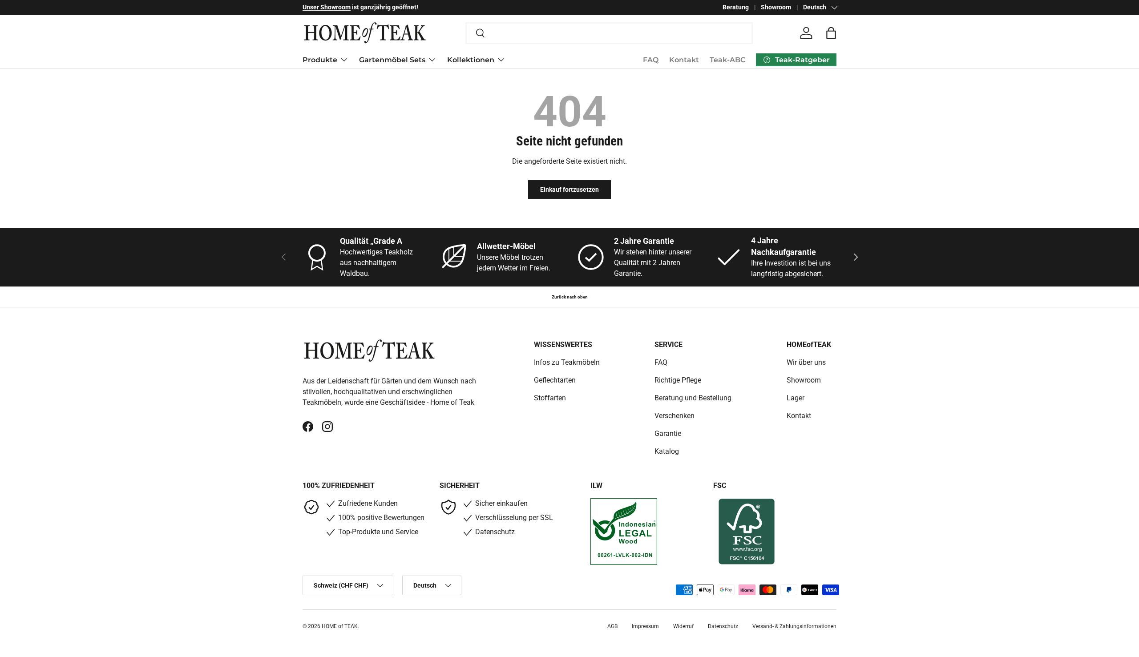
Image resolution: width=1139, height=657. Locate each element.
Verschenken (674, 415)
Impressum (645, 626)
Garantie (667, 433)
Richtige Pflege (677, 380)
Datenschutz (723, 626)
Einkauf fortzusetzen (569, 189)
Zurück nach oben (570, 296)
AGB (612, 626)
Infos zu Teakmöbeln (567, 362)
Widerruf (683, 626)
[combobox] (609, 33)
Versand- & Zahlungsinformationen (794, 626)
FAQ (650, 60)
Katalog (666, 451)
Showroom (776, 7)
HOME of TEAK (340, 626)
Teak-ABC (727, 60)
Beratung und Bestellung (692, 398)
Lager (795, 398)
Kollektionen (470, 59)
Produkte (320, 59)
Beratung (736, 7)
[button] (831, 33)
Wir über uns (806, 362)
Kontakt (684, 60)
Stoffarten (550, 398)
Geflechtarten (555, 380)
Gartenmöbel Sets (392, 59)
